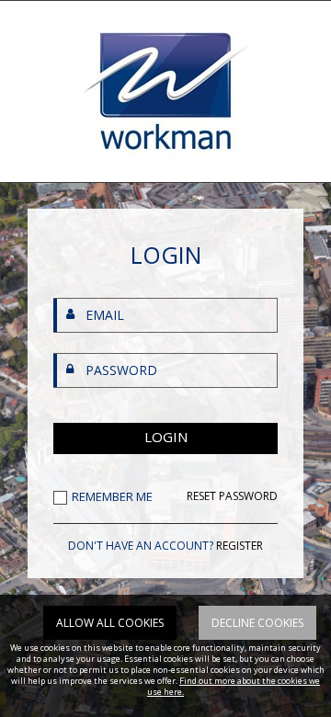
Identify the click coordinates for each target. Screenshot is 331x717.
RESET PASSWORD (232, 496)
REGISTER (239, 545)
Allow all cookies (110, 623)
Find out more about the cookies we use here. (233, 686)
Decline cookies (257, 623)
